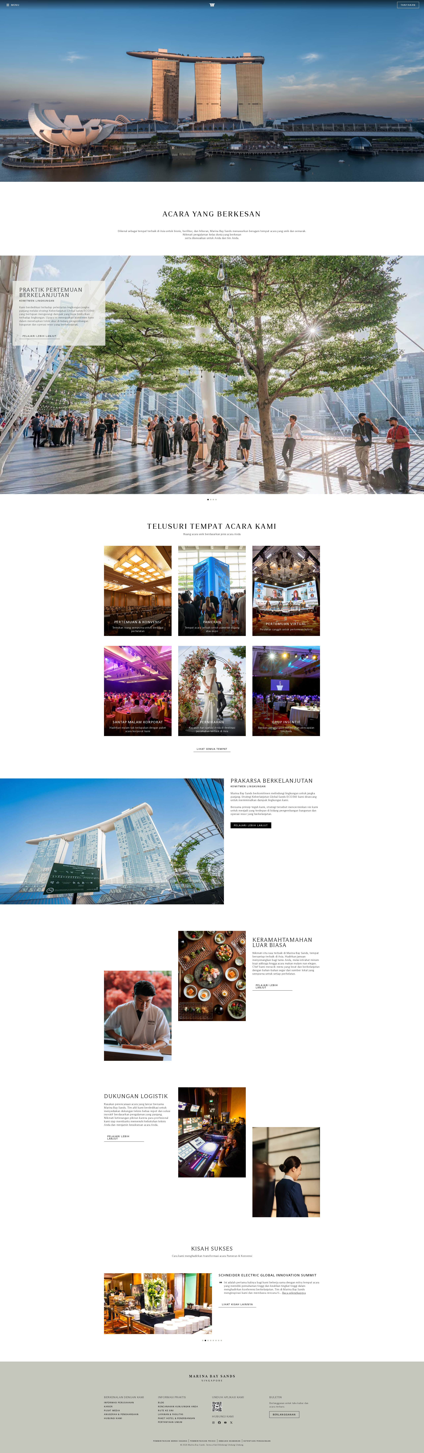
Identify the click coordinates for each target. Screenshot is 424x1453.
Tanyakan (408, 5)
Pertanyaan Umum (170, 1422)
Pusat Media (112, 1411)
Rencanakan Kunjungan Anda (178, 1407)
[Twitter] (231, 1423)
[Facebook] (219, 1423)
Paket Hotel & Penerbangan (176, 1419)
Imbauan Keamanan (230, 1441)
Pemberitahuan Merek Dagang (170, 1441)
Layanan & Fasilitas (170, 1415)
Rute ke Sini (166, 1411)
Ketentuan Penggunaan (257, 1441)
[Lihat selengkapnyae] (138, 591)
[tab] (208, 499)
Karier (108, 1407)
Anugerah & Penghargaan (121, 1415)
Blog (161, 1403)
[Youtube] (225, 1423)
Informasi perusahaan (119, 1403)
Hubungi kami (113, 1419)
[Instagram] (213, 1423)
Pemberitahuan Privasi (203, 1441)
